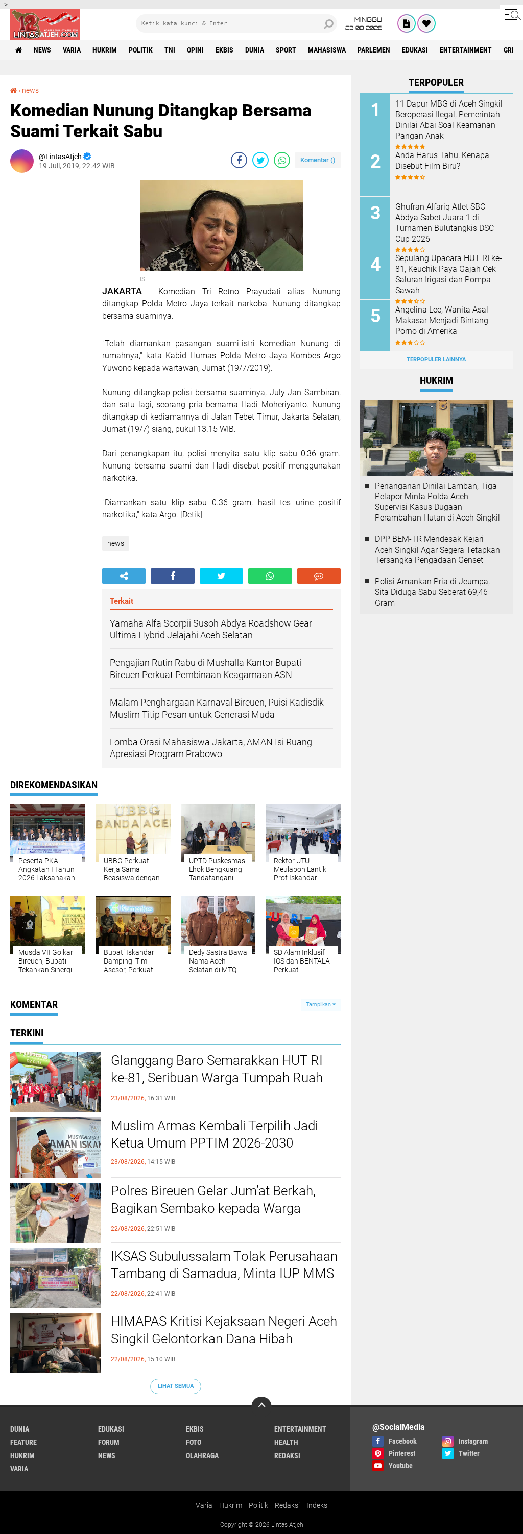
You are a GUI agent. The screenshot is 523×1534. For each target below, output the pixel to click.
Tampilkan (319, 1004)
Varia (204, 1505)
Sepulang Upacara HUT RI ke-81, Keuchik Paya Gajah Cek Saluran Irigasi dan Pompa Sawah (448, 274)
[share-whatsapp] (282, 160)
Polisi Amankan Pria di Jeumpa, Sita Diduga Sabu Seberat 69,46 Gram (432, 592)
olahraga (202, 1455)
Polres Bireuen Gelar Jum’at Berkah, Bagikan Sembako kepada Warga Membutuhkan (213, 1208)
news (42, 50)
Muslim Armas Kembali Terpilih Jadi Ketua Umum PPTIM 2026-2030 (214, 1134)
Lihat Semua (176, 1386)
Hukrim (230, 1505)
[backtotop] (261, 1407)
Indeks (316, 1505)
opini (195, 50)
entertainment (466, 50)
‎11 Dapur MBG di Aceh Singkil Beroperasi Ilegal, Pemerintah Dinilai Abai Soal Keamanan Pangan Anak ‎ (449, 119)
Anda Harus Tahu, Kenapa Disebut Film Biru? (442, 160)
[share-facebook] (239, 160)
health (286, 1442)
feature (23, 1442)
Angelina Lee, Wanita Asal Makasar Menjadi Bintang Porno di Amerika (441, 320)
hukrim (104, 50)
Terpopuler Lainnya (436, 359)
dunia (254, 50)
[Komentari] (319, 576)
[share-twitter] (260, 160)
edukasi (415, 50)
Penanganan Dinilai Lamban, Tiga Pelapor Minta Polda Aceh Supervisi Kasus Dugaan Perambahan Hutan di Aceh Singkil (437, 502)
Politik (258, 1505)
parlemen (374, 50)
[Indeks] (406, 23)
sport (286, 50)
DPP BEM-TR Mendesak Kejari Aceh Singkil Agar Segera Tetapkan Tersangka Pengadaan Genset (437, 549)
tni (169, 50)
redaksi (287, 1455)
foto (193, 1442)
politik (141, 50)
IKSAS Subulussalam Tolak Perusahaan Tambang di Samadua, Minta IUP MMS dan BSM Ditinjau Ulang (224, 1273)
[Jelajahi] (511, 14)
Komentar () (318, 160)
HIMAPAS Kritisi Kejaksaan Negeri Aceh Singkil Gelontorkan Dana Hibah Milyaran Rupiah (224, 1339)
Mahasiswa (327, 50)
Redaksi (287, 1505)
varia (72, 50)
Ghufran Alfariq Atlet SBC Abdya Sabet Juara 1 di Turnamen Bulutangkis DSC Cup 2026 (444, 222)
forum (109, 1442)
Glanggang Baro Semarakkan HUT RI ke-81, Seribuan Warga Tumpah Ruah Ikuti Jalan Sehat (217, 1078)
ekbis (224, 50)
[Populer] (426, 23)
